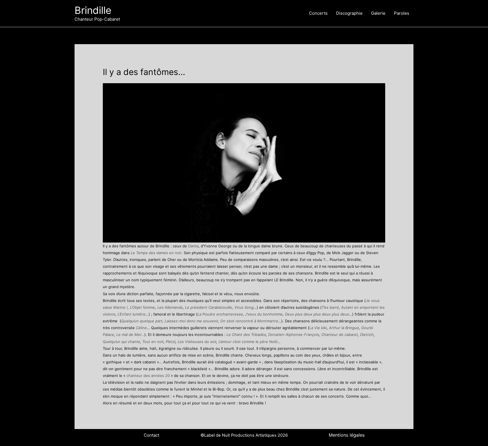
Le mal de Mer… (130, 334)
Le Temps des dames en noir (156, 252)
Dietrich (367, 334)
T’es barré (330, 307)
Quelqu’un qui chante (121, 341)
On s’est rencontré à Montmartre (248, 321)
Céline (141, 327)
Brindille (93, 10)
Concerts (318, 13)
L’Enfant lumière (131, 314)
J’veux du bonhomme (264, 314)
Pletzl (170, 341)
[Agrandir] (378, 90)
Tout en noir (153, 341)
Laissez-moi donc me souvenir (191, 321)
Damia (193, 246)
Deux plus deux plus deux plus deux (317, 314)
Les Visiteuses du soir (197, 341)
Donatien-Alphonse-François (293, 334)
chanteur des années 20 (149, 375)
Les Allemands (170, 307)
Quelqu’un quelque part (141, 321)
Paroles (401, 13)
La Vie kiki (318, 327)
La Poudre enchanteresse (220, 314)
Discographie (349, 13)
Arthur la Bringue (344, 327)
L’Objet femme (142, 307)
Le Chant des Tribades (246, 334)
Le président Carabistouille (208, 307)
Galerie (378, 13)
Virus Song (244, 307)
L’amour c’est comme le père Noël (248, 341)
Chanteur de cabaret (339, 334)
